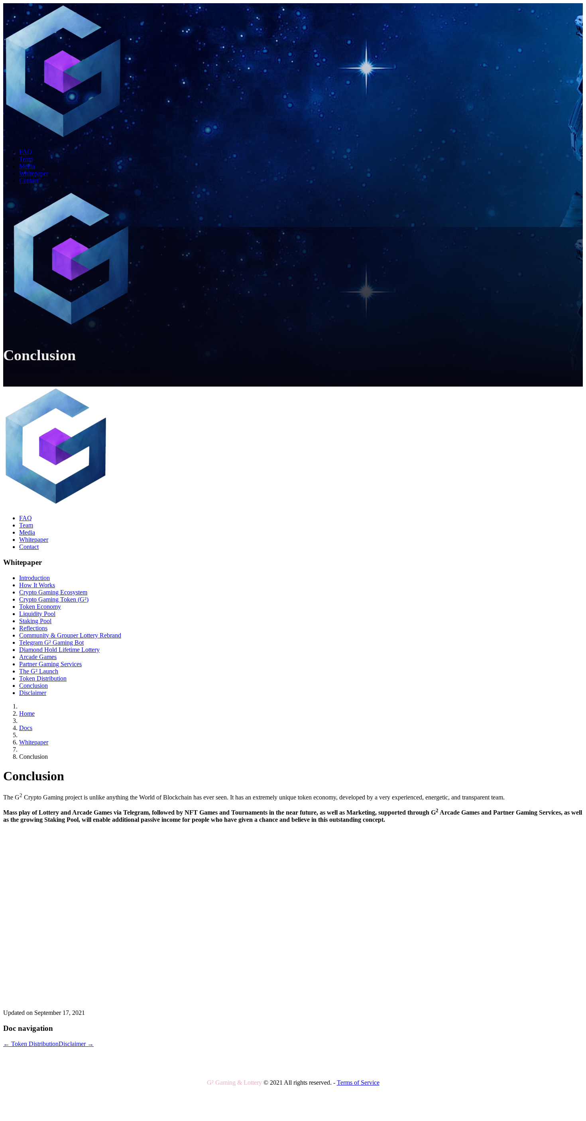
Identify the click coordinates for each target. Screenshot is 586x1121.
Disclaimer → (76, 1043)
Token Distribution (43, 678)
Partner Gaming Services (50, 664)
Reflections (33, 628)
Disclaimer (32, 692)
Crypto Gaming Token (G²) (53, 599)
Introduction (34, 577)
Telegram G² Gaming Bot (51, 642)
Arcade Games (38, 656)
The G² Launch (38, 671)
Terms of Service (358, 1082)
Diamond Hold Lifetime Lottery (59, 649)
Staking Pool (35, 621)
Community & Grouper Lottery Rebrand (70, 635)
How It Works (37, 585)
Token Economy (40, 606)
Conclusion (33, 685)
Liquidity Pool (37, 613)
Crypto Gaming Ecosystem (53, 592)
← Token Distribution (31, 1043)
